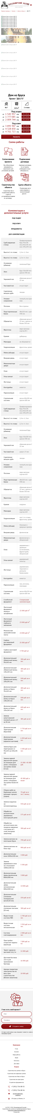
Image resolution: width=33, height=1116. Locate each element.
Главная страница (5, 11)
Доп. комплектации (16, 234)
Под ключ (16, 223)
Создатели (16, 1112)
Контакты (16, 1060)
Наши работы (16, 1054)
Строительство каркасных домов (16, 1073)
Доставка (16, 1063)
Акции (16, 1057)
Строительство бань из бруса (16, 1076)
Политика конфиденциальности (16, 1110)
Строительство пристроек (16, 1079)
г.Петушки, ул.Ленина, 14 (18, 1098)
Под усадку (16, 218)
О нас (16, 1049)
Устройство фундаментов (16, 1082)
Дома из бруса (21, 11)
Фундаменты (16, 229)
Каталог (13, 11)
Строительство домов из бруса (16, 1070)
